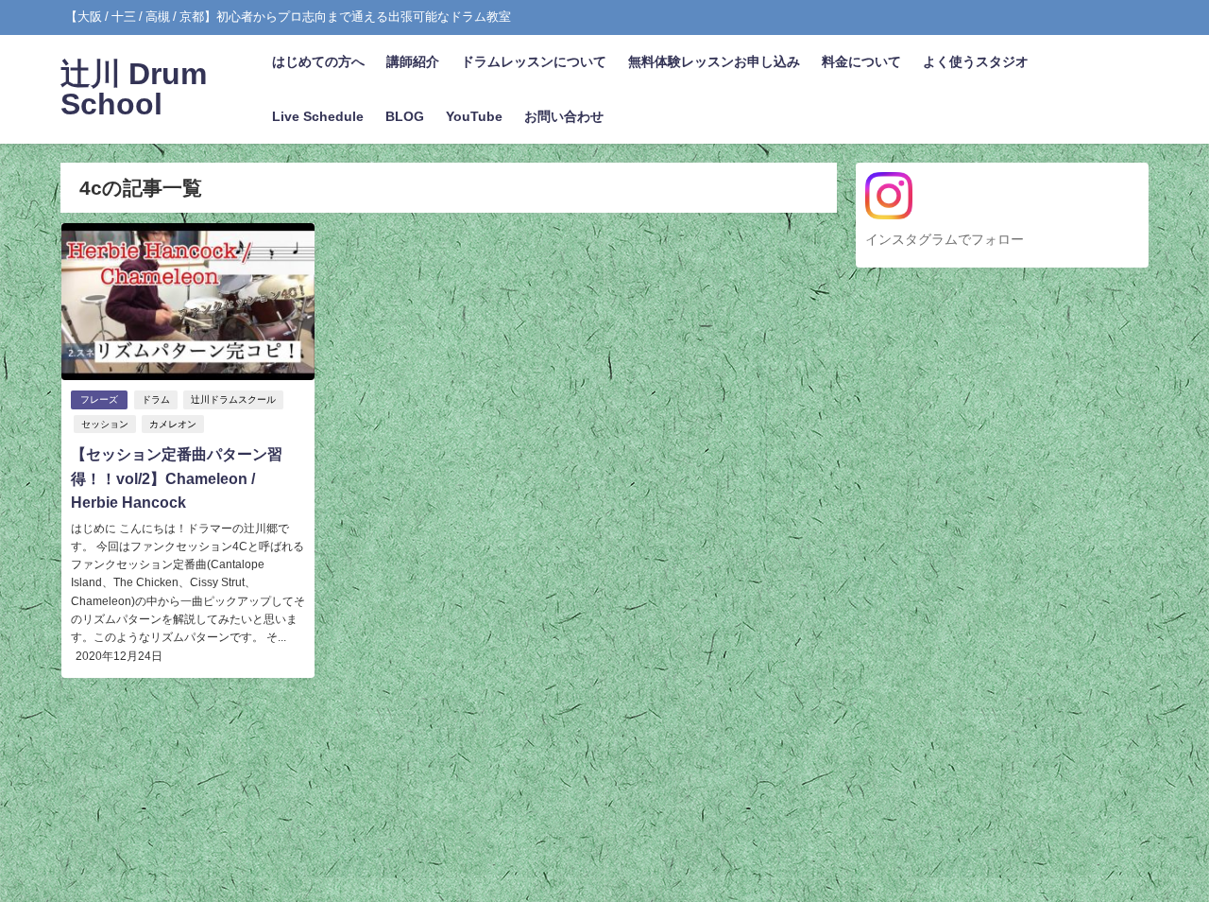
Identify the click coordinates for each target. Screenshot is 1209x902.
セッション (104, 424)
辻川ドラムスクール (233, 399)
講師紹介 (412, 61)
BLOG (404, 116)
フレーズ (99, 399)
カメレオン (172, 424)
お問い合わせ (564, 116)
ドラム (156, 399)
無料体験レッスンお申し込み (714, 61)
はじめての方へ (318, 61)
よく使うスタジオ (976, 61)
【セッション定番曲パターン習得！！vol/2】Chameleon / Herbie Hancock (176, 478)
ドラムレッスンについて (533, 61)
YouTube (474, 116)
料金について (861, 61)
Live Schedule (318, 116)
